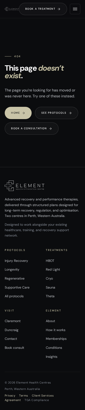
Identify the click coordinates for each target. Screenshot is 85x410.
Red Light (53, 269)
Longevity (12, 269)
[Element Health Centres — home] (12, 9)
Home (18, 113)
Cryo (49, 278)
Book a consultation (31, 128)
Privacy (10, 395)
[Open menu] (75, 9)
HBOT (50, 261)
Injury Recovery (16, 261)
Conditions (54, 347)
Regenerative (15, 278)
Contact (11, 339)
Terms (23, 395)
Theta (50, 296)
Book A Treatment (43, 9)
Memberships (56, 339)
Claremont (13, 321)
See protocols (56, 113)
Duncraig (11, 330)
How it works (55, 330)
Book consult (14, 347)
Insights (51, 356)
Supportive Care (17, 287)
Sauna (50, 287)
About (50, 321)
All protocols (14, 296)
